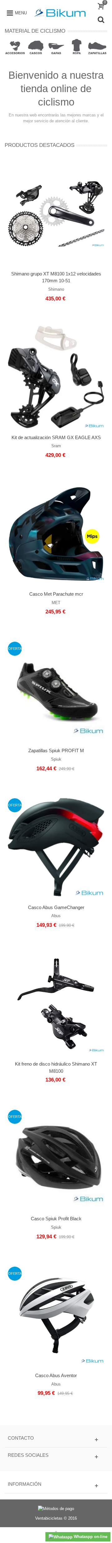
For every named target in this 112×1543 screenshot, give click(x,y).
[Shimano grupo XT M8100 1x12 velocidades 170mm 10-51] (56, 213)
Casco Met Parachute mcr (56, 594)
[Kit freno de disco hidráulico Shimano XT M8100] (56, 1004)
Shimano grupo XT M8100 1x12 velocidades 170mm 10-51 (56, 277)
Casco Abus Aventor (56, 1375)
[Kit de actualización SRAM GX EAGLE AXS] (56, 377)
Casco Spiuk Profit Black (56, 1218)
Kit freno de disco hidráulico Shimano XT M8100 (56, 1067)
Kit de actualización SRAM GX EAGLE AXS (56, 437)
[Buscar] (100, 19)
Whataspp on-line (89, 1536)
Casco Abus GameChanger (56, 907)
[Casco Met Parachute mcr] (56, 534)
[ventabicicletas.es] (60, 12)
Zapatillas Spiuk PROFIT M (56, 750)
